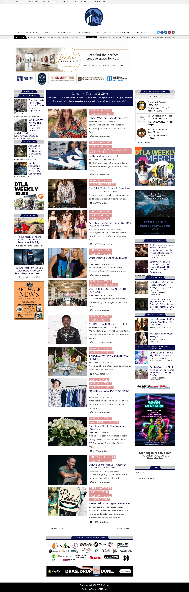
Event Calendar (50, 2)
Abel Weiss (93, 264)
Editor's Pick (99, 379)
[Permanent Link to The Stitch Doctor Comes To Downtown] (67, 193)
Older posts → (124, 528)
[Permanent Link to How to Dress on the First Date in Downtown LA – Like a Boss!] (141, 324)
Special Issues (98, 2)
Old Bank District (102, 184)
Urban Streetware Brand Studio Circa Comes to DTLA (108, 259)
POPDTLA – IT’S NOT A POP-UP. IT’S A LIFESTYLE (109, 358)
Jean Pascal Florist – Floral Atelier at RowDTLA (107, 427)
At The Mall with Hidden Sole (104, 156)
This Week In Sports (104, 285)
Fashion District (101, 114)
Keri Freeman (95, 159)
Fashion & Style (103, 32)
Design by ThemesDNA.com (94, 589)
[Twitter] (158, 32)
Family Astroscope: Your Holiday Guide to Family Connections (36, 168)
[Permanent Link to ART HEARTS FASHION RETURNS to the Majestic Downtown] (67, 224)
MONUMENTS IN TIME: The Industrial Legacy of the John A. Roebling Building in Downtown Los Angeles (28, 128)
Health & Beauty (65, 32)
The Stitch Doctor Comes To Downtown (109, 188)
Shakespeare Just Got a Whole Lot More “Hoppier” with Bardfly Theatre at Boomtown (161, 249)
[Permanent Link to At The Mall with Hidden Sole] (67, 155)
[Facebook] (162, 32)
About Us (20, 2)
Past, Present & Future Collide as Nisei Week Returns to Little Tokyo (29, 239)
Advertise (33, 2)
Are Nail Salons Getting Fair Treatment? (109, 503)
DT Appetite (49, 32)
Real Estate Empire (123, 32)
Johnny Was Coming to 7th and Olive (108, 118)
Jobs (74, 2)
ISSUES (65, 2)
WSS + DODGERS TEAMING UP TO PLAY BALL (107, 290)
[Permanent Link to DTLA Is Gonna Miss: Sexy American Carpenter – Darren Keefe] (67, 470)
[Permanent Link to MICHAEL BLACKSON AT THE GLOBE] (67, 329)
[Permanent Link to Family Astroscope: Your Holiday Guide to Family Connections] (20, 168)
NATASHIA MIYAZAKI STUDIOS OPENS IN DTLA (109, 392)
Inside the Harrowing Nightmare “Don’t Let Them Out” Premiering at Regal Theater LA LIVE (162, 303)
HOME (18, 32)
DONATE (84, 2)
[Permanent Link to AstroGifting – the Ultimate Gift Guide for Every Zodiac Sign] (20, 151)
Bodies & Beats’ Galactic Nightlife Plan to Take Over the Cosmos (161, 355)
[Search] (173, 32)
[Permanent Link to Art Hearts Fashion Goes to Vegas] (141, 338)
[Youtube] (169, 32)
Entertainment (84, 32)
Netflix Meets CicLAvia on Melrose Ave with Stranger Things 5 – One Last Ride (162, 286)
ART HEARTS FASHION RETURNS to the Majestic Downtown (110, 224)
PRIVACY (140, 472)
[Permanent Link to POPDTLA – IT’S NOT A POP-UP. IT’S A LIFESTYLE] (67, 361)
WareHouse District (104, 422)
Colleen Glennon (97, 507)
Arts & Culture (33, 32)
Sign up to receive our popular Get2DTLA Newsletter (155, 455)
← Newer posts (55, 528)
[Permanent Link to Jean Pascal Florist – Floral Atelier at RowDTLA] (67, 431)
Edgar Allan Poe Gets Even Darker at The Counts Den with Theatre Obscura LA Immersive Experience (162, 267)
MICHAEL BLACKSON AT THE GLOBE (108, 324)
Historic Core (99, 218)
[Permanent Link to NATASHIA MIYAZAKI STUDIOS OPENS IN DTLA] (67, 392)
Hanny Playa (19, 139)
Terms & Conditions (144, 478)
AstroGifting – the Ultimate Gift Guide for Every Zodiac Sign (35, 151)
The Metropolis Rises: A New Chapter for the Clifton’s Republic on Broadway (29, 107)
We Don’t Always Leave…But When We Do (109, 150)
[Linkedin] (165, 32)
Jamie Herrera (95, 121)
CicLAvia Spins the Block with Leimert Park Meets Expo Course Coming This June (162, 371)
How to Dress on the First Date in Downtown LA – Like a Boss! (162, 322)
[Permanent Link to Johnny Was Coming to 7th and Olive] (67, 123)
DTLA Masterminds (103, 457)
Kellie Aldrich (95, 471)
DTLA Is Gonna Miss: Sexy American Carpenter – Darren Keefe (107, 466)
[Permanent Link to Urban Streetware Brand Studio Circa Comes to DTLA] (67, 263)
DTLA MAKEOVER (100, 142)
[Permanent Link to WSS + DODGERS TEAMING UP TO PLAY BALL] (67, 293)
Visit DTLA (140, 32)
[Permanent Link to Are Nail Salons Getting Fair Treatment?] (67, 501)
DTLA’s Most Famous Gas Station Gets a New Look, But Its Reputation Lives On (29, 270)
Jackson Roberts (97, 229)
